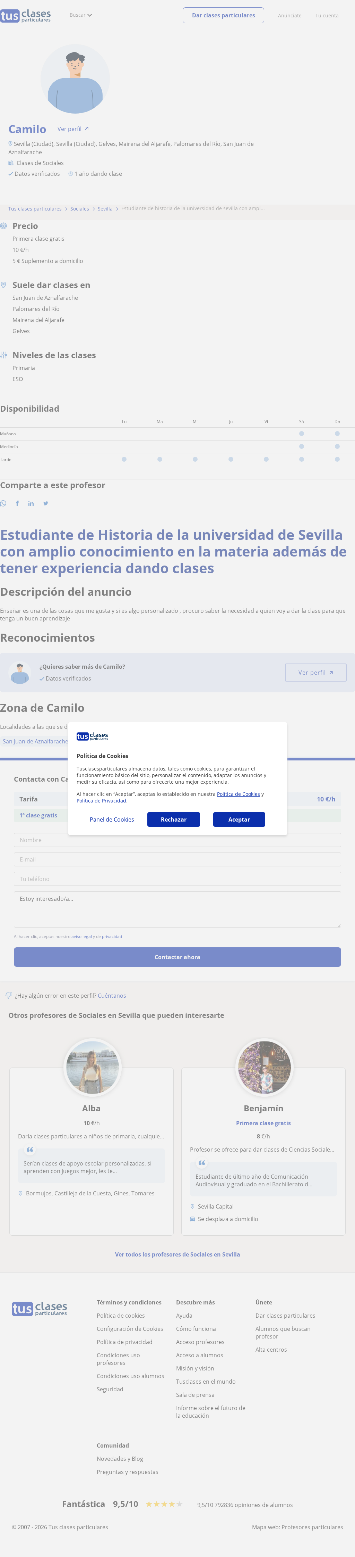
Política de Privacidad (101, 800)
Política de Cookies (238, 794)
